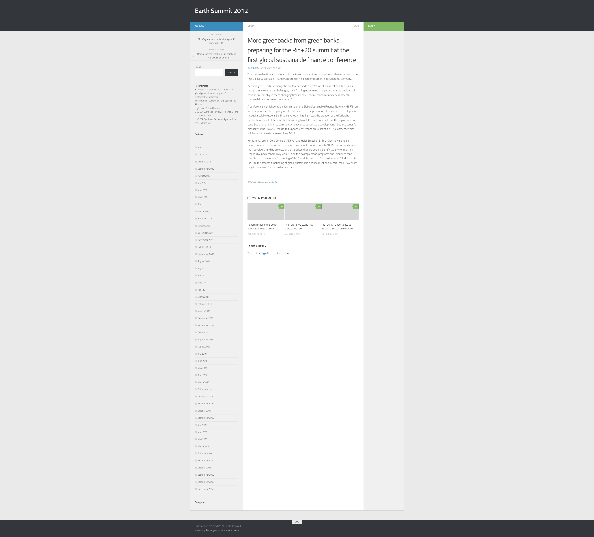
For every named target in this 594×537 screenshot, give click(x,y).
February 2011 (205, 304)
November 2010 (205, 325)
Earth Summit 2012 (221, 11)
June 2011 (202, 275)
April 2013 (202, 154)
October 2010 (204, 332)
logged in (265, 253)
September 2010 (206, 339)
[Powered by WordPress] (207, 530)
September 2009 (206, 417)
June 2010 (202, 361)
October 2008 (204, 467)
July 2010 (202, 353)
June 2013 (202, 147)
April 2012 (202, 204)
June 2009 (202, 432)
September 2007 (206, 482)
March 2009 (203, 446)
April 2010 (202, 375)
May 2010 (202, 368)
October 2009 (204, 410)
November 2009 (205, 403)
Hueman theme (232, 530)
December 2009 (205, 396)
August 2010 (204, 346)
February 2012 (205, 218)
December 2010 (205, 318)
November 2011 (205, 240)
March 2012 (203, 211)
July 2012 (202, 183)
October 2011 (204, 247)
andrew (255, 68)
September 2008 (206, 474)
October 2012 (204, 161)
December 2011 (205, 232)
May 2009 (202, 439)
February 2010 (205, 389)
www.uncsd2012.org (271, 182)
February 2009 (205, 453)
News (251, 26)
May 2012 (202, 197)
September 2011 (206, 254)
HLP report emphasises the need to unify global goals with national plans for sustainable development (215, 93)
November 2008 (205, 460)
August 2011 (204, 261)
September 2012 (206, 168)
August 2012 (204, 176)
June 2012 (202, 190)
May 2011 (202, 282)
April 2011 (202, 289)
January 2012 (204, 225)
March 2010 (203, 382)
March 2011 (203, 296)
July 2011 (202, 268)
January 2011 (204, 311)
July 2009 (202, 425)
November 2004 (205, 489)
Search (198, 67)
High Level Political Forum (207, 108)
